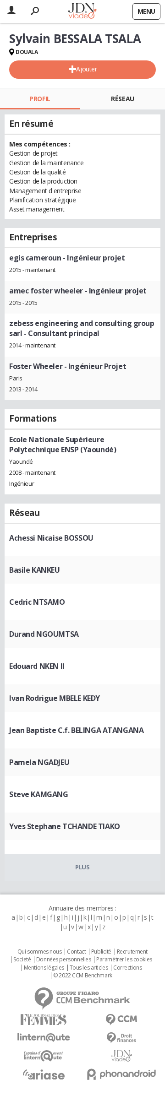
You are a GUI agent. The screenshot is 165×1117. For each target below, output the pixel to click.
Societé (22, 959)
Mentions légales (44, 968)
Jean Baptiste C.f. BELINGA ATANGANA (76, 730)
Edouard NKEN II (37, 666)
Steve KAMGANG (38, 794)
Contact (76, 952)
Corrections (127, 968)
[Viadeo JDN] (121, 1056)
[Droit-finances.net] (121, 1038)
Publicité (101, 952)
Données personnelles (63, 959)
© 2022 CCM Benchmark (82, 975)
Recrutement (132, 952)
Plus (82, 867)
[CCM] (121, 1019)
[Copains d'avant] (43, 1056)
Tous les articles (89, 968)
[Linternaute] (43, 1037)
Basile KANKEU (34, 570)
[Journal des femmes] (43, 1019)
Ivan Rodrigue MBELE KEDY (54, 698)
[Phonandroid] (121, 1074)
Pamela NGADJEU (39, 762)
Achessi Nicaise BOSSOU (51, 538)
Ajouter (86, 69)
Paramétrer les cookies (124, 959)
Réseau (122, 98)
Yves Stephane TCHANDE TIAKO (64, 826)
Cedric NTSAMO (37, 602)
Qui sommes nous (39, 952)
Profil (39, 98)
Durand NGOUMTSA (44, 634)
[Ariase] (43, 1074)
